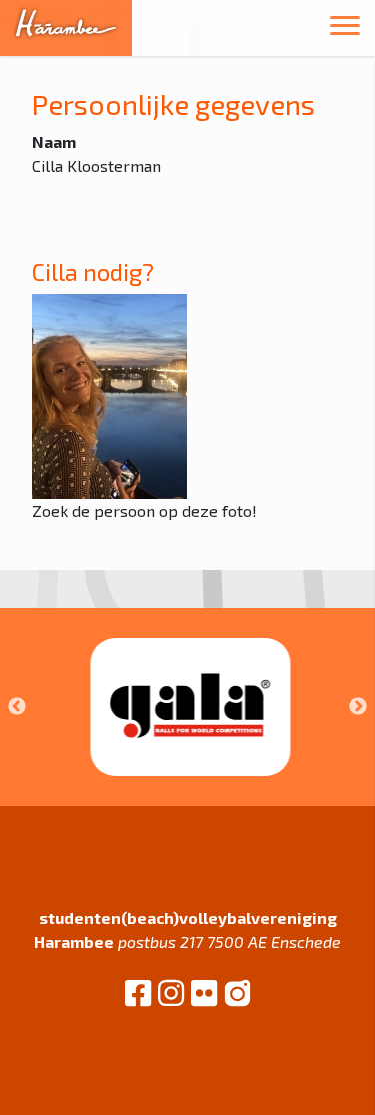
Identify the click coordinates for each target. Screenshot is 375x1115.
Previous (17, 707)
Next (358, 707)
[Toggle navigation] (345, 28)
